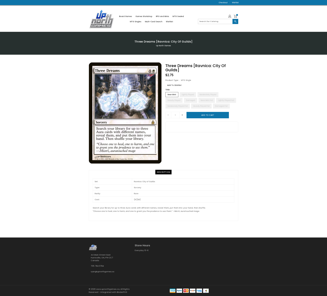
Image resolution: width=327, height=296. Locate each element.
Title (167, 89)
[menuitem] (126, 16)
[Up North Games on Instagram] (90, 2)
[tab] (163, 172)
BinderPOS (122, 292)
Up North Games (163, 45)
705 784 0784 (97, 266)
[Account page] (229, 16)
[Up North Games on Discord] (95, 2)
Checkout (223, 2)
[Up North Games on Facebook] (85, 2)
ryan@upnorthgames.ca (102, 271)
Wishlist (235, 2)
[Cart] (235, 16)
